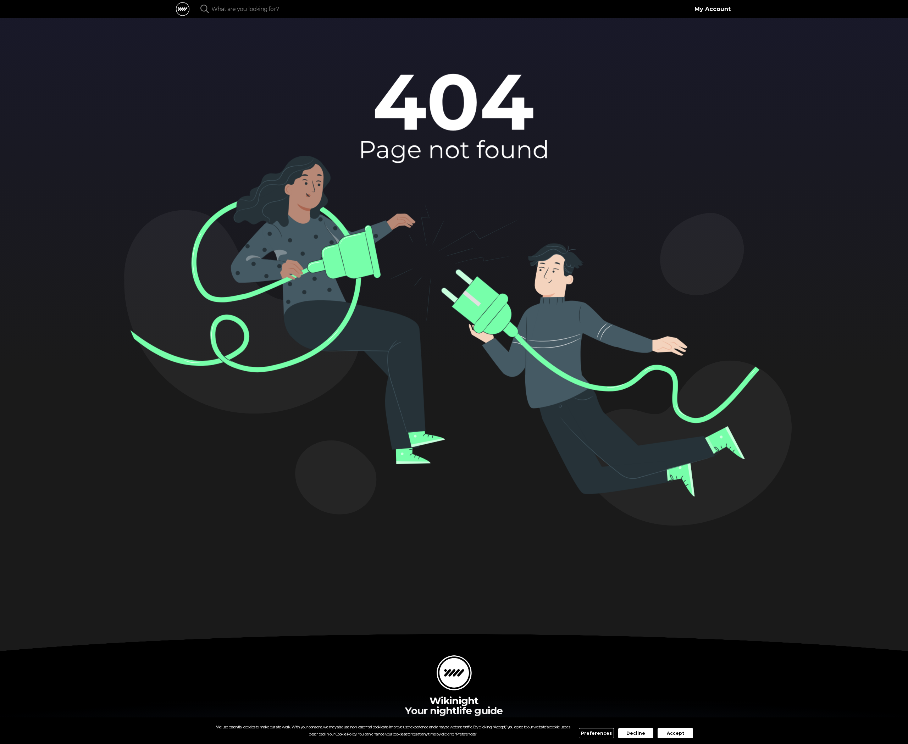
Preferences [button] (465, 734)
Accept (675, 733)
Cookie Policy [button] (346, 734)
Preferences (596, 733)
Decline (635, 733)
